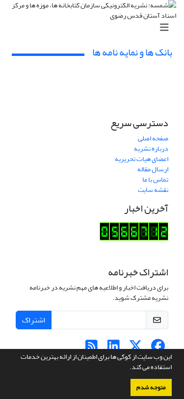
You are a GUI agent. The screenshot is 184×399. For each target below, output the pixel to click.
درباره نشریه (151, 148)
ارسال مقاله (152, 169)
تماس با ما (155, 179)
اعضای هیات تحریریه (141, 158)
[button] (127, 368)
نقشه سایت (153, 189)
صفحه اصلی (153, 138)
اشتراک (33, 320)
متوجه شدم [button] (151, 387)
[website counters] (134, 233)
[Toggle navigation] (95, 28)
